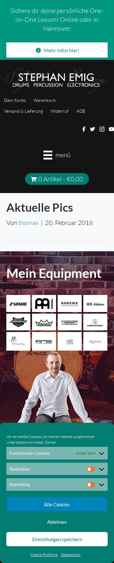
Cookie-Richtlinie (44, 554)
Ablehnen (57, 522)
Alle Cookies (57, 504)
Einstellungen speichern (57, 539)
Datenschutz (70, 554)
